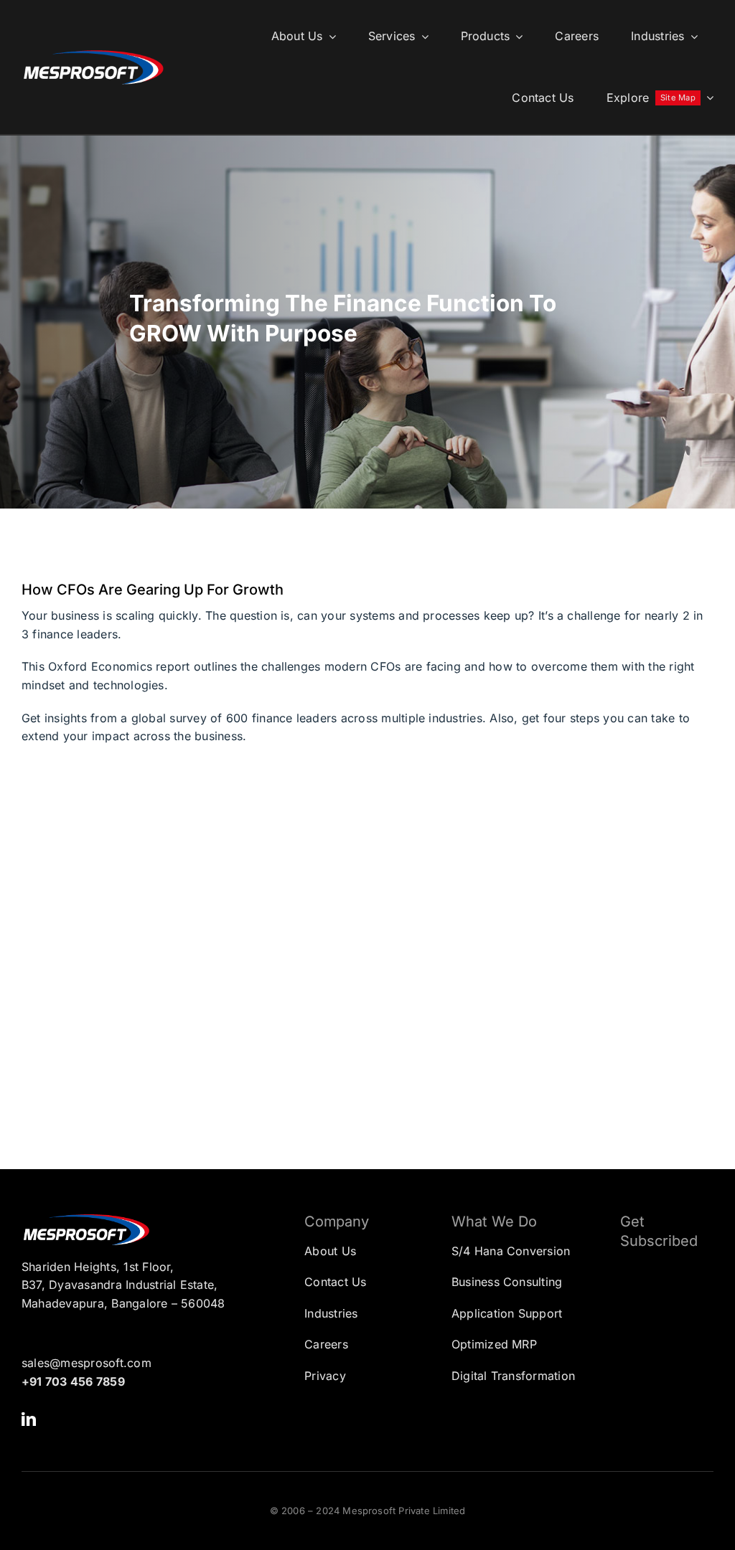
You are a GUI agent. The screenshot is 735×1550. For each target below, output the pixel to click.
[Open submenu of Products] (516, 36)
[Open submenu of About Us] (329, 36)
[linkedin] (29, 1419)
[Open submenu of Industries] (691, 36)
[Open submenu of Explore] (707, 98)
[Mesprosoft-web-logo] (93, 54)
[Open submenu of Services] (422, 36)
